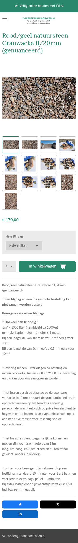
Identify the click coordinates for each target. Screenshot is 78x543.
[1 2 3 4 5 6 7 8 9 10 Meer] (9, 266)
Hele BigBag (14, 236)
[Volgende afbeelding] (69, 98)
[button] (10, 144)
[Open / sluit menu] (5, 19)
